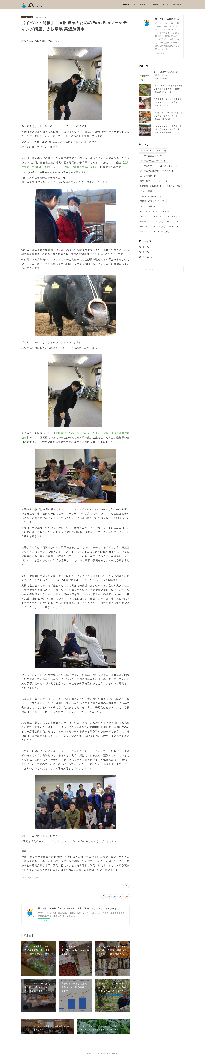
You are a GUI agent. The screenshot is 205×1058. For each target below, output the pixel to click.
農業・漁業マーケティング (155, 181)
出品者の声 (161, 231)
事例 (161, 150)
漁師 (144, 231)
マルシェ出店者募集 (151, 196)
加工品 (159, 226)
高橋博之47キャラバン (152, 201)
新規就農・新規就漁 (151, 186)
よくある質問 (149, 176)
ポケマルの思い (141, 4)
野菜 (144, 216)
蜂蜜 (144, 226)
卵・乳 (173, 221)
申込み (166, 4)
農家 (174, 226)
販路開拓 (173, 186)
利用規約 (177, 4)
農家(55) (39, 878)
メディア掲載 (148, 206)
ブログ (155, 4)
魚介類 (146, 221)
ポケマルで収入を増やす (153, 160)
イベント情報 (27, 17)
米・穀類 (174, 216)
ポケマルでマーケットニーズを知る (159, 165)
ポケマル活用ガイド (152, 155)
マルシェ (146, 150)
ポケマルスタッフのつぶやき (155, 211)
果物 (158, 216)
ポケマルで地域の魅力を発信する (157, 171)
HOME (126, 4)
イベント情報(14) (28, 878)
